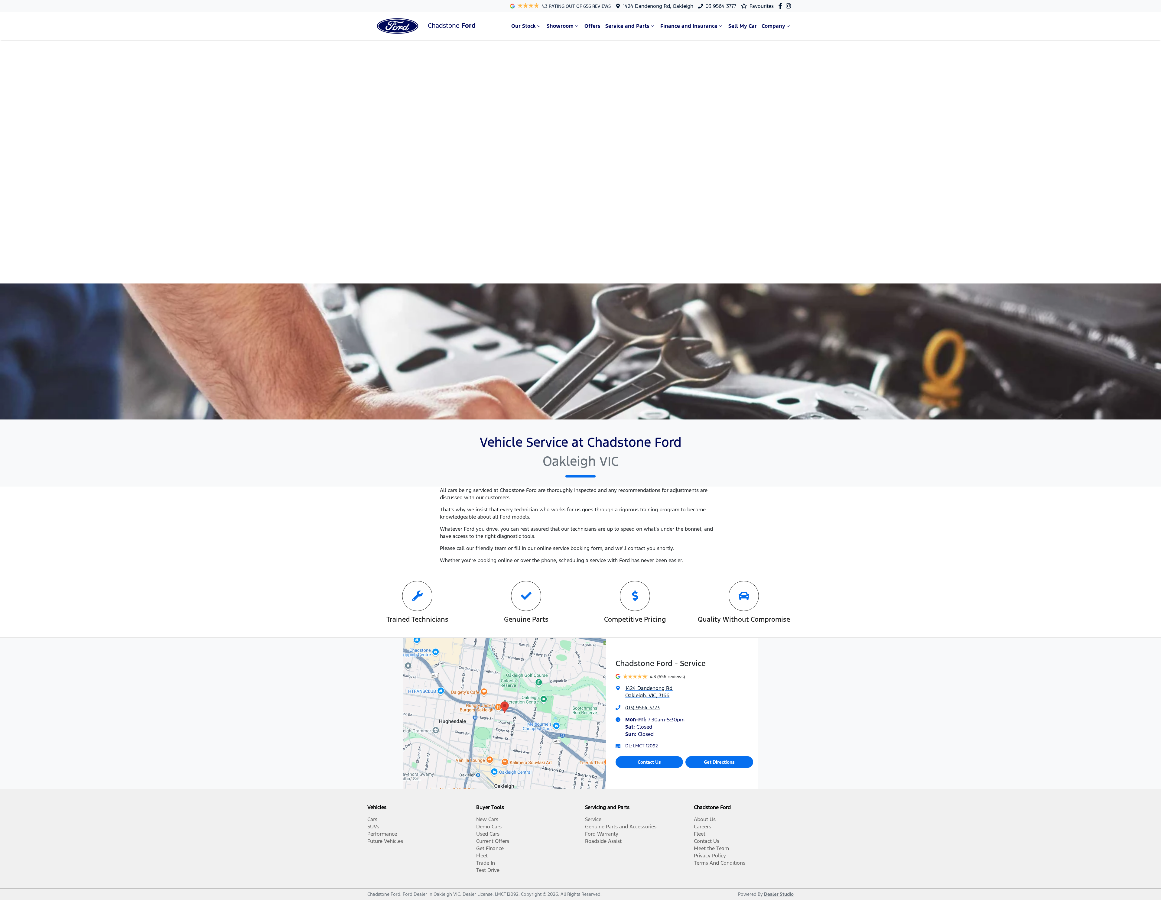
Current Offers (492, 841)
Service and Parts (627, 26)
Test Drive (487, 870)
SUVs (373, 826)
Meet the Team (711, 848)
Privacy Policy (710, 855)
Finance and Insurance (688, 26)
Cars (372, 819)
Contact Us (649, 762)
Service (593, 819)
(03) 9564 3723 (642, 707)
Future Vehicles (385, 841)
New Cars (487, 819)
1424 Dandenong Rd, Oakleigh (658, 6)
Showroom (560, 26)
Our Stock (523, 26)
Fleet (482, 855)
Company (773, 26)
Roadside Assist (603, 841)
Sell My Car (742, 26)
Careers (702, 826)
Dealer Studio (779, 894)
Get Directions (719, 762)
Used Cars (487, 833)
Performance (382, 833)
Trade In (485, 863)
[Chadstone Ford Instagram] (789, 6)
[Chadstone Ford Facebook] (781, 6)
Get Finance (490, 848)
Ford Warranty (601, 833)
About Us (705, 819)
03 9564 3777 (720, 6)
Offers (592, 26)
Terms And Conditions (719, 863)
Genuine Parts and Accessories (620, 826)
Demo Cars (489, 826)
